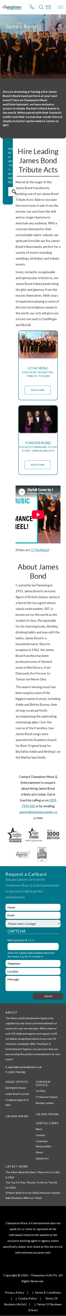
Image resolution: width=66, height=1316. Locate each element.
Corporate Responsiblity (43, 1144)
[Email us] (48, 7)
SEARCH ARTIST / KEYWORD (11, 165)
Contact (40, 1135)
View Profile (38, 389)
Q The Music (39, 550)
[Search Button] (41, 7)
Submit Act (42, 1158)
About (39, 1152)
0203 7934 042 (19, 1116)
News (39, 1129)
